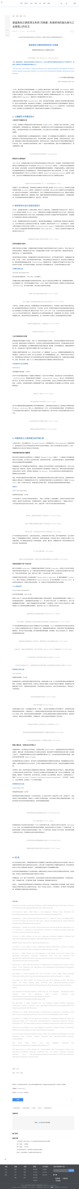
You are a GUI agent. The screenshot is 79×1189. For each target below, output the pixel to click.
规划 (25, 1174)
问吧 (35, 3)
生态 (40, 1108)
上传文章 (35, 1172)
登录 (40, 1122)
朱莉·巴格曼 (26, 1108)
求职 (44, 3)
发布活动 (35, 1177)
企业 (40, 3)
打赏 (17, 1099)
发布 (75, 3)
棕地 (34, 1108)
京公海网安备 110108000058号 (60, 1187)
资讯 (6, 1169)
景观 (25, 1169)
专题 (15, 1169)
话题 (15, 1177)
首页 (21, 3)
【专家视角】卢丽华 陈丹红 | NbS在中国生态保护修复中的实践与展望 (33, 1141)
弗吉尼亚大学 (48, 1108)
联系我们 (45, 1169)
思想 (21, 16)
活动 (6, 1172)
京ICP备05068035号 (46, 1187)
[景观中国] (10, 3)
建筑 (25, 1172)
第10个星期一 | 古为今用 (22, 1146)
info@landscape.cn (54, 1185)
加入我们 (45, 1172)
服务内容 (45, 1174)
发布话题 (35, 1174)
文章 (15, 1172)
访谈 (15, 1174)
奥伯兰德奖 (16, 1108)
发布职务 (35, 1180)
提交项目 (35, 1169)
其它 (25, 1177)
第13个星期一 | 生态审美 (22, 1144)
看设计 (26, 3)
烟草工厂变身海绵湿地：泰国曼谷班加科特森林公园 (29, 1152)
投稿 (48, 3)
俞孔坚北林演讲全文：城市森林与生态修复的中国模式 (30, 1149)
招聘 (6, 1174)
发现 (31, 3)
